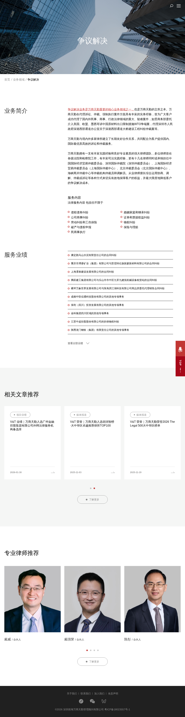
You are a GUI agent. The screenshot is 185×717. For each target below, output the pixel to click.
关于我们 (72, 693)
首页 (7, 79)
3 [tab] (94, 650)
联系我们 (86, 693)
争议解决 (33, 79)
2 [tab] (94, 488)
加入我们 (99, 693)
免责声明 (113, 693)
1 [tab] (90, 488)
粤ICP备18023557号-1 (117, 709)
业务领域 (19, 79)
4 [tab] (98, 650)
